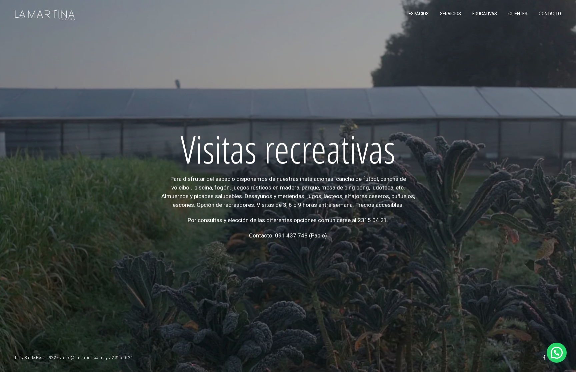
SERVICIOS (450, 14)
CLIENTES (517, 14)
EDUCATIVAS (484, 14)
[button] (557, 353)
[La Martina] (45, 14)
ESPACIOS (419, 14)
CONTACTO (550, 14)
